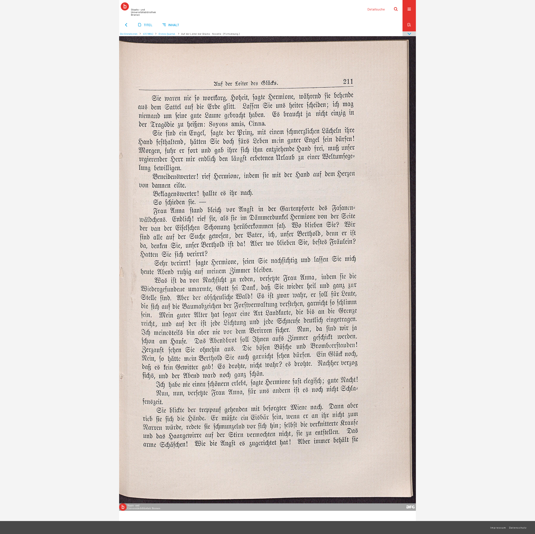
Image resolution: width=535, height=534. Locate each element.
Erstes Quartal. (167, 33)
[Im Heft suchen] (409, 24)
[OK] (396, 9)
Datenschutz (518, 527)
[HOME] (138, 9)
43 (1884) (148, 33)
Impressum (498, 527)
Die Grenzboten (129, 33)
